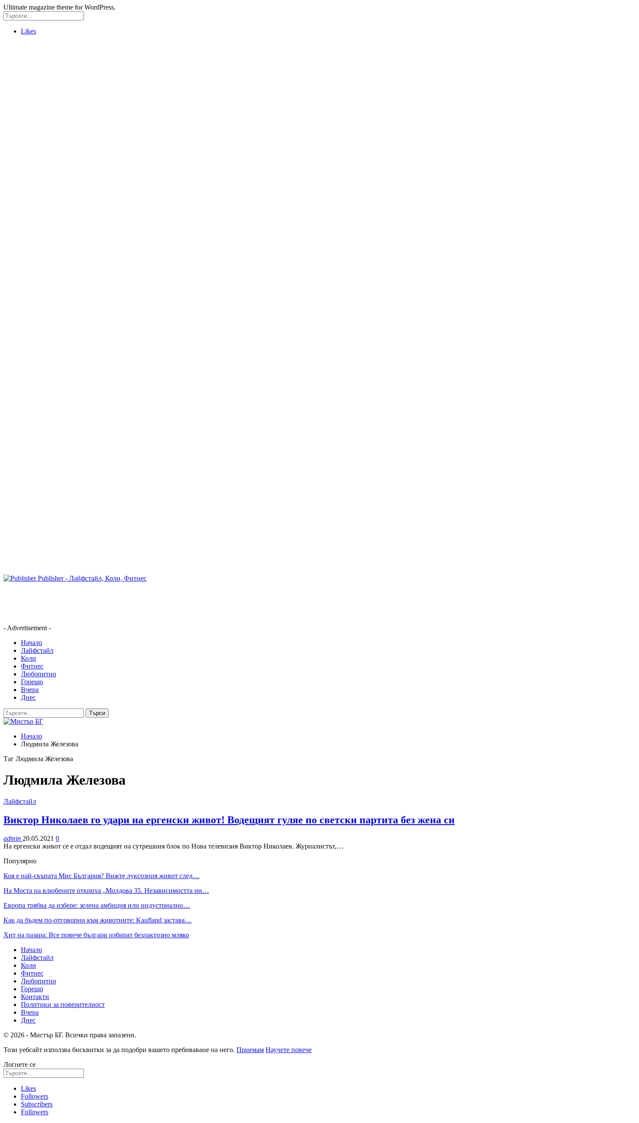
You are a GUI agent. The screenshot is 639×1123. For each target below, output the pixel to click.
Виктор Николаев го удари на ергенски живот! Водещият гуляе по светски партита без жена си (229, 820)
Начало (31, 642)
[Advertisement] (38, 172)
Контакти (35, 996)
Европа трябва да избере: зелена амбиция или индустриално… (96, 905)
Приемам (250, 1049)
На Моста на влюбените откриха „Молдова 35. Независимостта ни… (106, 890)
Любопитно (38, 674)
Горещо (32, 681)
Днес (28, 697)
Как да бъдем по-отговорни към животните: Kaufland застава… (97, 920)
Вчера (30, 689)
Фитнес (32, 666)
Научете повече (289, 1049)
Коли (28, 658)
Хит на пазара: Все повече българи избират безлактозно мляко (96, 935)
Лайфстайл (37, 650)
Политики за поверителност (63, 1004)
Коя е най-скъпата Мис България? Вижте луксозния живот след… (101, 875)
